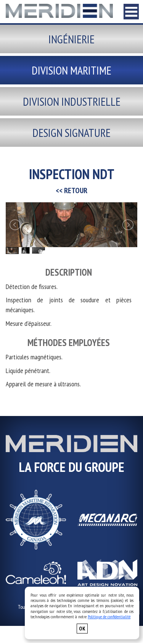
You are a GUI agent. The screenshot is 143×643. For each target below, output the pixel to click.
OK (82, 628)
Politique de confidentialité (109, 616)
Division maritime (71, 70)
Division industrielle (72, 101)
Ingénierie (71, 39)
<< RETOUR (71, 190)
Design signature (71, 132)
